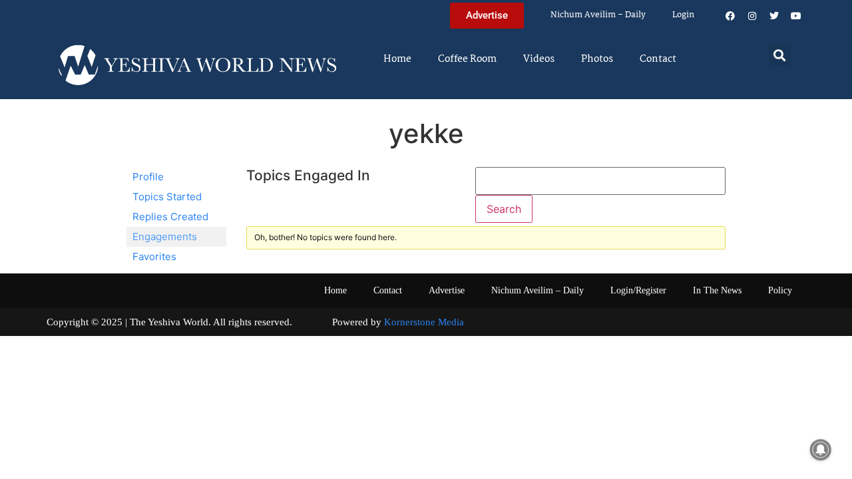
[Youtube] (796, 16)
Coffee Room (467, 59)
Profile (148, 176)
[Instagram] (752, 16)
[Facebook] (730, 16)
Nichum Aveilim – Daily (598, 15)
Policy (780, 290)
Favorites (154, 256)
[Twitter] (774, 16)
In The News (717, 290)
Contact (658, 59)
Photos (597, 59)
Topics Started (167, 196)
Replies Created (170, 216)
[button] (780, 55)
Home (397, 59)
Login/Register (638, 290)
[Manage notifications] (820, 449)
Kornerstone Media (424, 322)
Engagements (164, 236)
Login (683, 15)
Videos (538, 59)
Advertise (447, 290)
